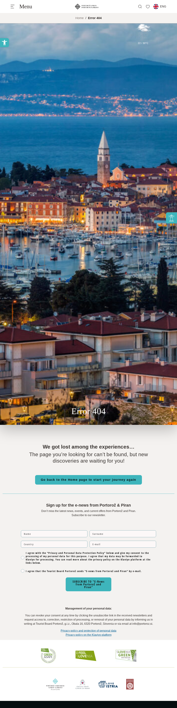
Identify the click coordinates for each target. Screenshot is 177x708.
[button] (4, 42)
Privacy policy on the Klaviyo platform (88, 634)
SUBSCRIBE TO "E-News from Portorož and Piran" (89, 584)
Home (79, 18)
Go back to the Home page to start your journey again (88, 479)
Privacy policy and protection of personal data (88, 630)
